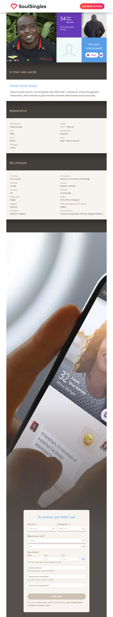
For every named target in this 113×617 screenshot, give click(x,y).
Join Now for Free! (92, 6)
